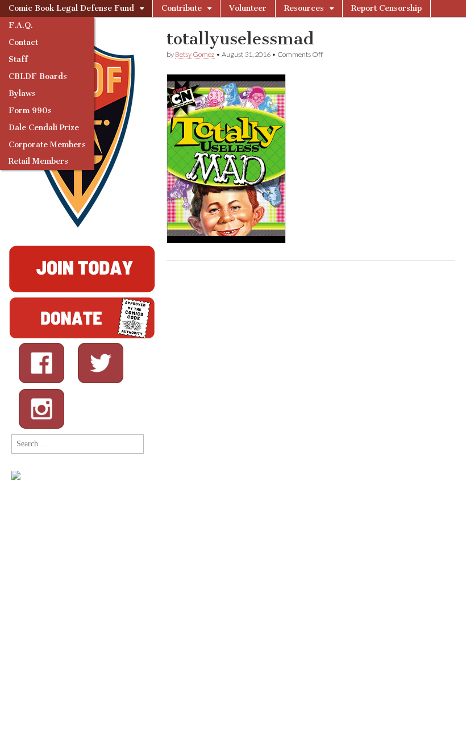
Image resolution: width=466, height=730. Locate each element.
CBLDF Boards (38, 76)
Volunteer (248, 8)
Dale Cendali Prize (44, 127)
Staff (18, 59)
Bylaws (22, 93)
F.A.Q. (21, 25)
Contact (23, 42)
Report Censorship (386, 8)
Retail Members (38, 161)
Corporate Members (47, 145)
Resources (304, 8)
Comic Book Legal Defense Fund (71, 8)
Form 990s (30, 110)
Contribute (181, 8)
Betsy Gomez (195, 54)
